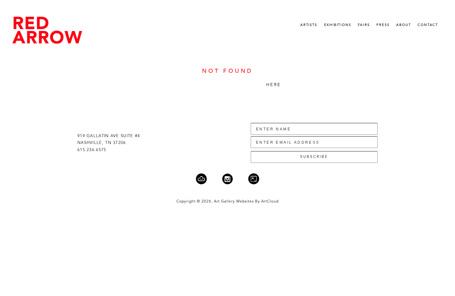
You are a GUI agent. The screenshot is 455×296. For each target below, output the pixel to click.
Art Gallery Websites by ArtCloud (246, 201)
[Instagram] (231, 178)
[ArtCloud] (205, 178)
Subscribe (314, 157)
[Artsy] (253, 178)
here (273, 85)
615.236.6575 (91, 150)
